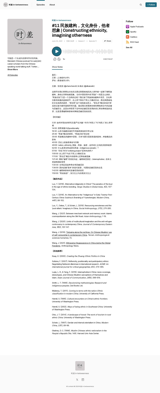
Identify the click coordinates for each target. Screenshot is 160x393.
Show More (12, 69)
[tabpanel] (82, 207)
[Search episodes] (141, 4)
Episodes (41, 5)
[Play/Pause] (56, 51)
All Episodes (12, 75)
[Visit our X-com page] (77, 379)
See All (129, 47)
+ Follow (151, 5)
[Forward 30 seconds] (59, 59)
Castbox (133, 37)
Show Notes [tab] (57, 67)
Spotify (133, 32)
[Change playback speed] (64, 59)
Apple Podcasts (137, 26)
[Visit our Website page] (83, 379)
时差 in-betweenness (18, 5)
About (52, 5)
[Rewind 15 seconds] (54, 59)
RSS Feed (134, 42)
